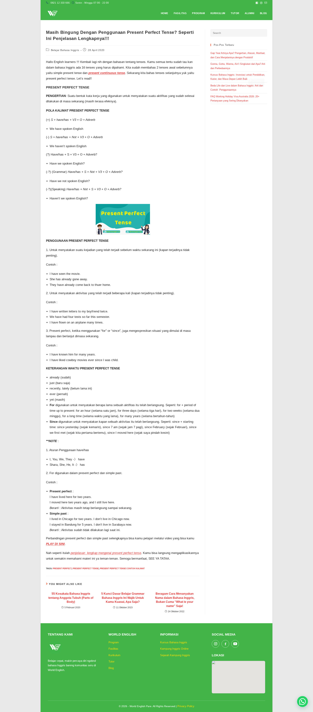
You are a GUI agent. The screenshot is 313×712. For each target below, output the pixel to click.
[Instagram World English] (215, 644)
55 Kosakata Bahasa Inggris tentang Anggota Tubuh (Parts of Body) (70, 597)
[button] (302, 701)
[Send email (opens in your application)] (265, 3)
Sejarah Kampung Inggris (175, 655)
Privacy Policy (185, 706)
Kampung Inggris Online (174, 648)
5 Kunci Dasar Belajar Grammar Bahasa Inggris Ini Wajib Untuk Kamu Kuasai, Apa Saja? (122, 597)
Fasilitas (113, 648)
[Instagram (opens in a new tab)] (261, 3)
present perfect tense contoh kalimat (122, 568)
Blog (111, 668)
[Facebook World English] (225, 644)
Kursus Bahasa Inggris (173, 642)
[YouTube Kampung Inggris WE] (235, 644)
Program (113, 642)
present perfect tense (86, 568)
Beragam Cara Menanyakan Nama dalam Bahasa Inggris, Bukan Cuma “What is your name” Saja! (174, 599)
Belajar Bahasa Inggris (65, 50)
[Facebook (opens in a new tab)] (257, 3)
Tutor (111, 661)
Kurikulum (114, 655)
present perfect (62, 568)
